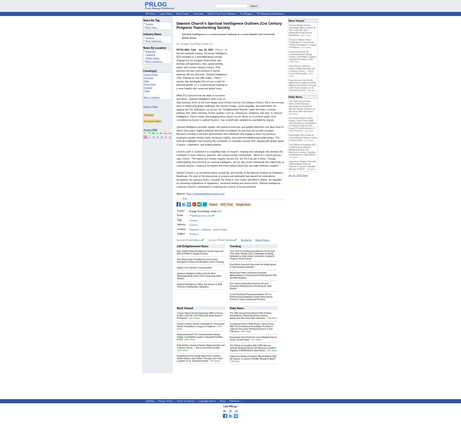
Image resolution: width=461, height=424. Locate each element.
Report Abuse (262, 240)
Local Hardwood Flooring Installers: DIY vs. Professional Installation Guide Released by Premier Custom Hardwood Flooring (251, 297)
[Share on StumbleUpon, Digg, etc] (199, 204)
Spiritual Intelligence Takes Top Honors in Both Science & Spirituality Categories (199, 285)
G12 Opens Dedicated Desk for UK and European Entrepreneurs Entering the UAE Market (251, 286)
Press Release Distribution (159, 8)
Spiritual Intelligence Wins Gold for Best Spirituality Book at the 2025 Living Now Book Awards (199, 276)
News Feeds (182, 13)
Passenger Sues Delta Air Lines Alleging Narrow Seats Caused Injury (303, 138)
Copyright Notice (207, 401)
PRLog (218, 49)
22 (170, 137)
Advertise (234, 401)
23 (165, 137)
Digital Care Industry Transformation (194, 267)
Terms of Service (186, 401)
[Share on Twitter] (184, 204)
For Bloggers (246, 13)
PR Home (151, 13)
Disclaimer (246, 240)
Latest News (165, 13)
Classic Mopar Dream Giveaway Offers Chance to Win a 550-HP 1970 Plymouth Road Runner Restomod (200, 315)
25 (157, 137)
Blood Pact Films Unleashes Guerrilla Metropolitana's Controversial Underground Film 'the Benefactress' (253, 275)
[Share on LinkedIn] (189, 204)
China (147, 91)
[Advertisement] (257, 74)
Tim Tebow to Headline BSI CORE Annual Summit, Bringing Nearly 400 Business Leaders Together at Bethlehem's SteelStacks (253, 348)
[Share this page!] (230, 417)
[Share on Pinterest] (194, 204)
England (148, 87)
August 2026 (150, 130)
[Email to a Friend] (205, 204)
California (150, 54)
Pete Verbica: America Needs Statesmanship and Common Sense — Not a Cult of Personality (201, 346)
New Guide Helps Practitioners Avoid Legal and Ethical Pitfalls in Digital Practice (200, 252)
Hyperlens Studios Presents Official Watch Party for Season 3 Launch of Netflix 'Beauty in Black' (253, 357)
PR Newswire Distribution (270, 13)
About (223, 401)
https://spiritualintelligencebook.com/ (205, 193)
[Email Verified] (213, 216)
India (146, 81)
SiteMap (150, 401)
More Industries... (155, 41)
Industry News (150, 106)
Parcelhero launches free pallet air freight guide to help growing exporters (253, 265)
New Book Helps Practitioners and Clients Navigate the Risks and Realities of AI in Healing (200, 260)
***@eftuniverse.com (200, 215)
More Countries (152, 97)
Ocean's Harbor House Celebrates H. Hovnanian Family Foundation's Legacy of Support (201, 325)
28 (145, 137)
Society (149, 24)
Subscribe (198, 13)
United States (152, 58)
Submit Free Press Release (221, 13)
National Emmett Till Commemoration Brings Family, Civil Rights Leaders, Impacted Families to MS (200, 337)
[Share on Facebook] (178, 204)
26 (153, 137)
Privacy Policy (165, 401)
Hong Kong (149, 84)
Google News (243, 204)
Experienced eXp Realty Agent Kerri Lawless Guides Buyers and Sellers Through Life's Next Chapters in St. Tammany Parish (199, 358)
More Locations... (155, 61)
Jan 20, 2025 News (298, 175)
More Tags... (152, 27)
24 (161, 137)
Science (150, 38)
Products (194, 234)
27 (149, 137)
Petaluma (150, 51)
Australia (148, 78)
